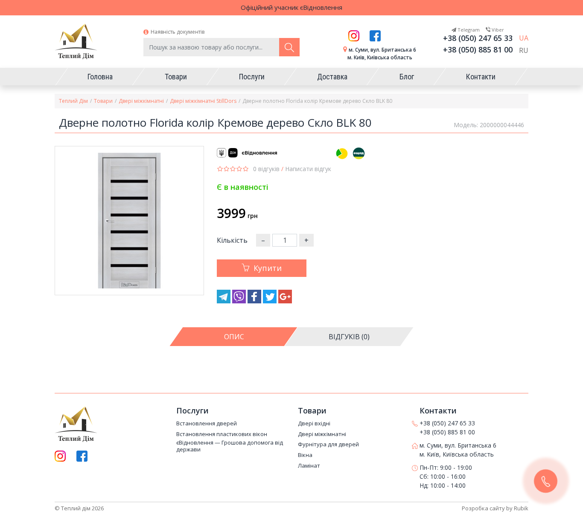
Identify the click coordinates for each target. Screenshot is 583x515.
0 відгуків (266, 169)
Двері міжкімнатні (141, 101)
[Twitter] (270, 301)
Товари (103, 101)
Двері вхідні (314, 423)
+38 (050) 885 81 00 (478, 49)
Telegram (468, 29)
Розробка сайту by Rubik (495, 508)
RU (523, 50)
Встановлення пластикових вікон (221, 434)
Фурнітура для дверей (328, 444)
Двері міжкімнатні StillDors (203, 101)
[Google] (285, 301)
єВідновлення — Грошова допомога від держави (229, 446)
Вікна (305, 455)
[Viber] (240, 301)
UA (523, 38)
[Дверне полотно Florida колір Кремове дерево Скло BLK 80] (129, 220)
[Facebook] (255, 301)
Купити (268, 268)
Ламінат (309, 466)
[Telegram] (224, 301)
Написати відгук (308, 169)
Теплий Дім (73, 101)
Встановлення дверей (206, 423)
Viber (497, 29)
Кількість (232, 240)
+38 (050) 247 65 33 (478, 38)
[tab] (234, 336)
